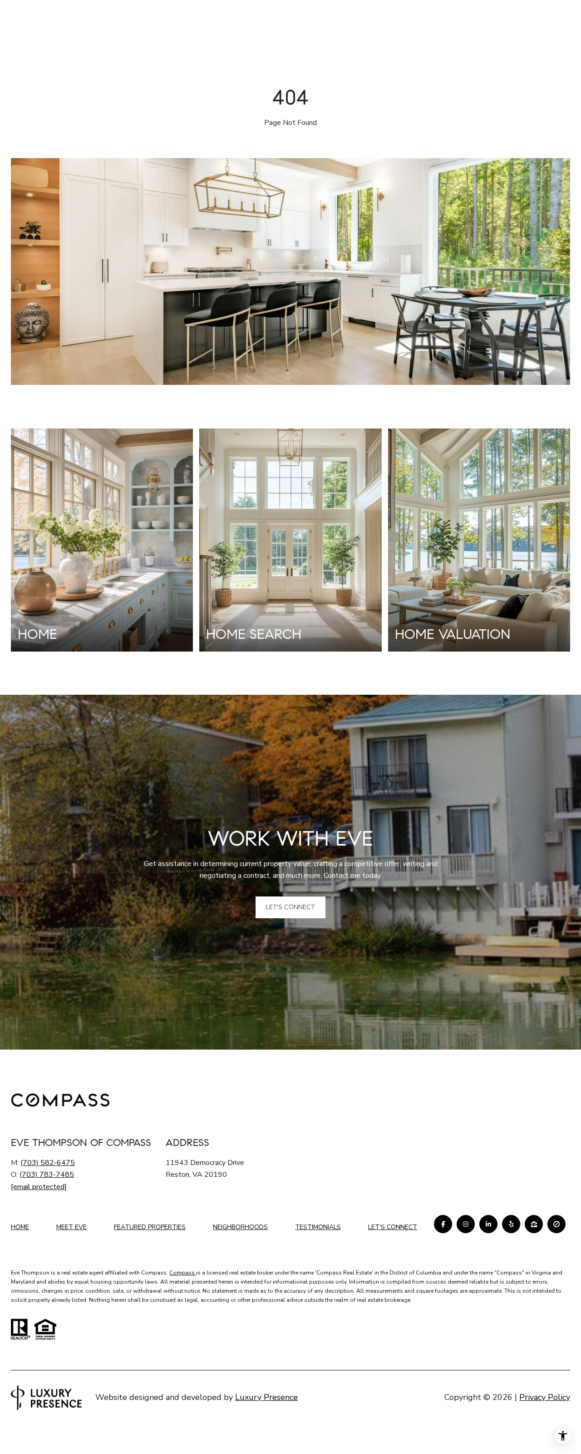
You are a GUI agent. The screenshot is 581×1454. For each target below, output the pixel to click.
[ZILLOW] (534, 1224)
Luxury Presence (266, 1397)
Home (20, 1227)
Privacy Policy (544, 1397)
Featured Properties (150, 1227)
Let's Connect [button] (290, 907)
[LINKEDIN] (488, 1224)
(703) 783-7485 (47, 1175)
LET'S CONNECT (392, 1227)
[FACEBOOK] (443, 1224)
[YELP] (511, 1224)
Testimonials (318, 1227)
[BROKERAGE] (556, 1224)
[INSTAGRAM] (466, 1224)
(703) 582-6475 (47, 1163)
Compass (182, 1272)
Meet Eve (71, 1227)
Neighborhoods (240, 1227)
